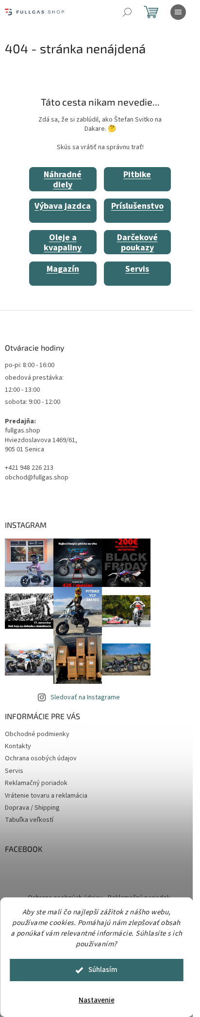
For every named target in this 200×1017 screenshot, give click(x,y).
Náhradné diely (63, 180)
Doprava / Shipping (32, 808)
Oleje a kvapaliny (63, 242)
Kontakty (18, 746)
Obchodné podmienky (37, 734)
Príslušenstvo (137, 206)
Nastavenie (97, 1000)
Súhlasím (102, 970)
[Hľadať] (127, 12)
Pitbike (137, 175)
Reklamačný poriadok (36, 783)
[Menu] (178, 12)
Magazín (63, 269)
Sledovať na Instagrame (85, 697)
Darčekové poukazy (137, 242)
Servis (137, 269)
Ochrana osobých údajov (41, 758)
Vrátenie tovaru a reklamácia (46, 796)
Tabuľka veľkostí (29, 820)
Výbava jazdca (62, 206)
